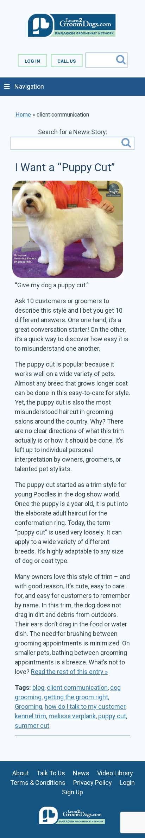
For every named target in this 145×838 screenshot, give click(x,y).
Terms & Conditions (37, 782)
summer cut (32, 725)
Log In (32, 61)
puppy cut (112, 716)
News (81, 773)
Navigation (29, 86)
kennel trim (30, 716)
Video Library (115, 773)
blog (38, 687)
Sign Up (72, 792)
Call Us (66, 61)
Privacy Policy (92, 782)
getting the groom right (76, 697)
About (20, 773)
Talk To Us (51, 773)
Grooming (28, 706)
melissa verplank (72, 716)
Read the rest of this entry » (69, 671)
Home (23, 114)
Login (127, 782)
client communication (77, 687)
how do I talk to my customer (85, 706)
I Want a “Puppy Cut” (65, 167)
